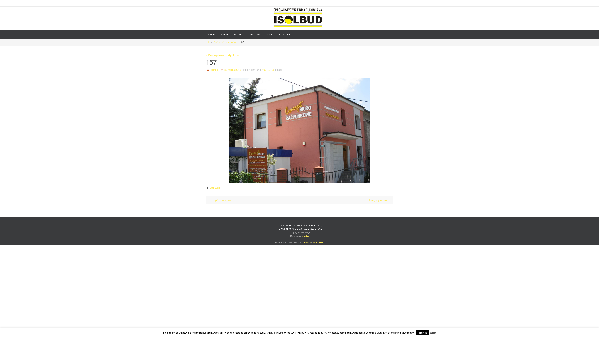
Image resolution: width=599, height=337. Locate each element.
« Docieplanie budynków (222, 55)
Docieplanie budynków (225, 42)
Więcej (433, 332)
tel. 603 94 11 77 (285, 229)
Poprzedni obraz (222, 200)
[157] (299, 130)
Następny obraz (377, 200)
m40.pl (305, 236)
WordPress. (318, 242)
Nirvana (307, 242)
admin (214, 69)
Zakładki (215, 188)
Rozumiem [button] (422, 332)
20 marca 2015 (232, 69)
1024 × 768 (268, 69)
